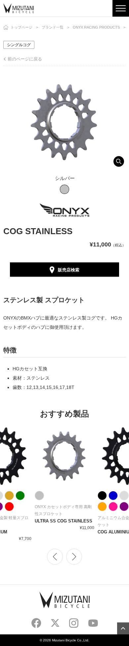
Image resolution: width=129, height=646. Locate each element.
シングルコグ (19, 45)
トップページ (21, 27)
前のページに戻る (25, 58)
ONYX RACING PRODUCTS (96, 27)
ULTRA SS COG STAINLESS (63, 520)
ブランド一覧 (53, 27)
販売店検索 (68, 269)
